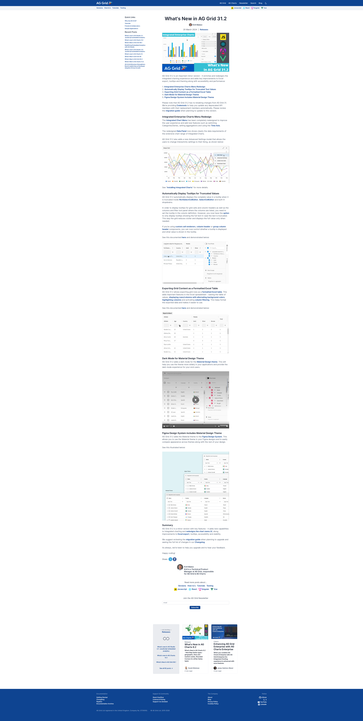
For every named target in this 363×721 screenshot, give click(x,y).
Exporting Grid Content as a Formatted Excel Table (188, 92)
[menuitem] (222, 3)
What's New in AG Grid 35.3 (133, 59)
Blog (260, 3)
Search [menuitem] (253, 3)
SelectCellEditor (206, 200)
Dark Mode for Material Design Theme (181, 94)
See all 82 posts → (166, 668)
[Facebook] (174, 559)
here (184, 237)
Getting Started (101, 697)
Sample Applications (131, 28)
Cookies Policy (213, 704)
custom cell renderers (185, 226)
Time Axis (215, 125)
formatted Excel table (212, 292)
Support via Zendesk (160, 702)
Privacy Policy (213, 702)
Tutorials (115, 8)
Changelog (200, 542)
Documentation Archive (105, 704)
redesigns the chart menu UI (199, 531)
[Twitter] (170, 559)
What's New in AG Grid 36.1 (133, 42)
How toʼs (107, 8)
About (210, 697)
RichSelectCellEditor (188, 200)
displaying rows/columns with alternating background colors (197, 297)
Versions (99, 8)
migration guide (173, 111)
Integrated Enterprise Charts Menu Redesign (184, 87)
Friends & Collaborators (132, 26)
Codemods (182, 105)
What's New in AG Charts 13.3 (134, 61)
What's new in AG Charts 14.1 (134, 40)
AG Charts (232, 3)
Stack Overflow (158, 697)
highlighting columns (171, 300)
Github (264, 697)
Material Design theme (207, 362)
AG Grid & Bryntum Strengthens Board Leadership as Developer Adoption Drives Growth (135, 66)
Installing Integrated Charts (179, 187)
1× (215, 426)
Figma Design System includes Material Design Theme (189, 97)
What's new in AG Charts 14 (133, 54)
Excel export (183, 534)
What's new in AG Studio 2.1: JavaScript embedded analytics (166, 649)
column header (203, 226)
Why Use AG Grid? (131, 21)
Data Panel (182, 131)
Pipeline (99, 702)
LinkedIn (263, 704)
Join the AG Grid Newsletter (195, 598)
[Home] (104, 3)
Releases (204, 29)
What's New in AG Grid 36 (133, 56)
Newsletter (243, 3)
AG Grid (223, 3)
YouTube (263, 702)
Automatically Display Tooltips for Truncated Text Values (190, 89)
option (226, 213)
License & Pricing (159, 699)
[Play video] (195, 164)
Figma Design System (212, 437)
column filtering (202, 300)
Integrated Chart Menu (176, 120)
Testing (123, 8)
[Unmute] (219, 426)
